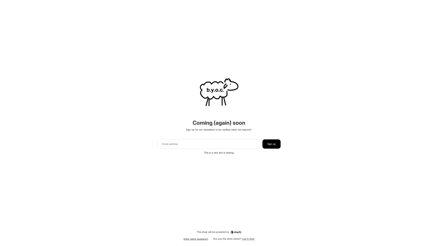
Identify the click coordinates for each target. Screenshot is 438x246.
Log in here (248, 238)
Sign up (271, 143)
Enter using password (196, 238)
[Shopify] (236, 232)
